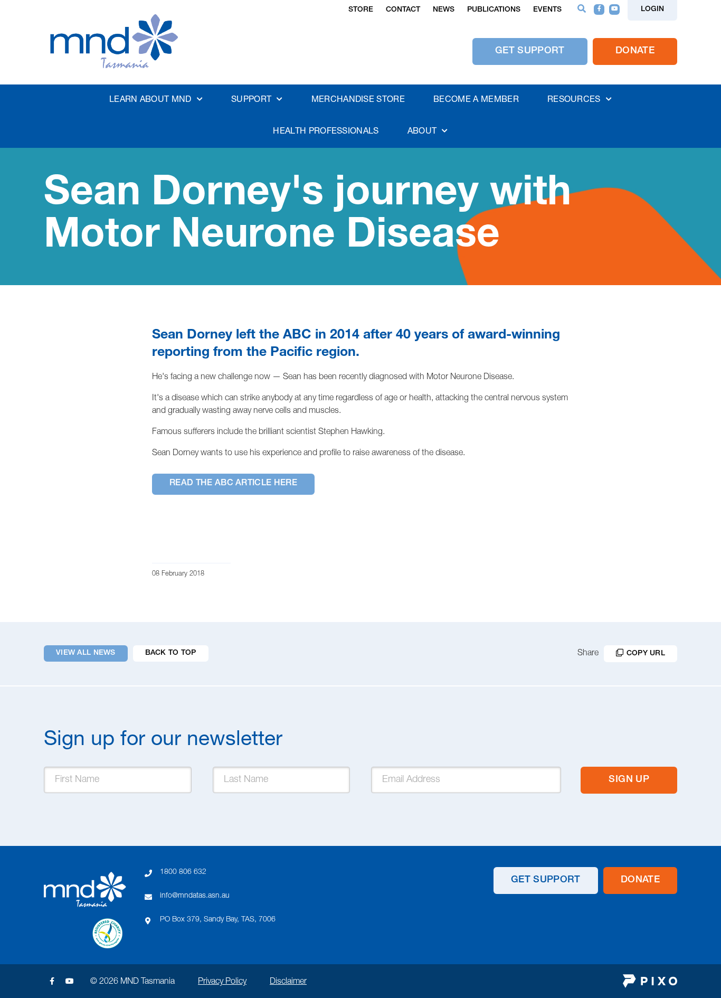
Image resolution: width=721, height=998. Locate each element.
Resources (574, 100)
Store (360, 10)
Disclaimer (288, 982)
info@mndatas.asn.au (195, 896)
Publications (493, 10)
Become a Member (476, 100)
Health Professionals (325, 132)
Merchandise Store (358, 100)
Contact (403, 10)
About (422, 132)
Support (251, 100)
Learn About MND (150, 100)
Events (547, 10)
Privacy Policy (222, 982)
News (443, 10)
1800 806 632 (183, 872)
